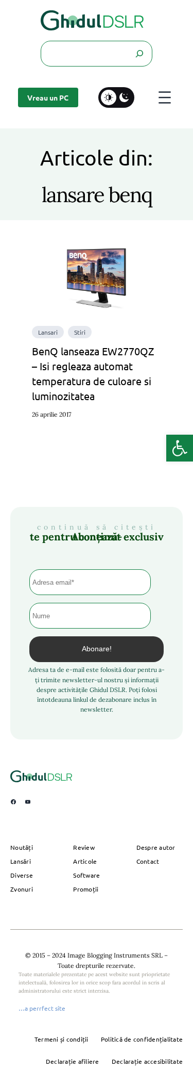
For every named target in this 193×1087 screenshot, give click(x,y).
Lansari (48, 332)
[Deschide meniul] (164, 97)
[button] (179, 448)
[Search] (139, 53)
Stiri (79, 332)
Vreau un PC (47, 97)
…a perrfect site (42, 1008)
